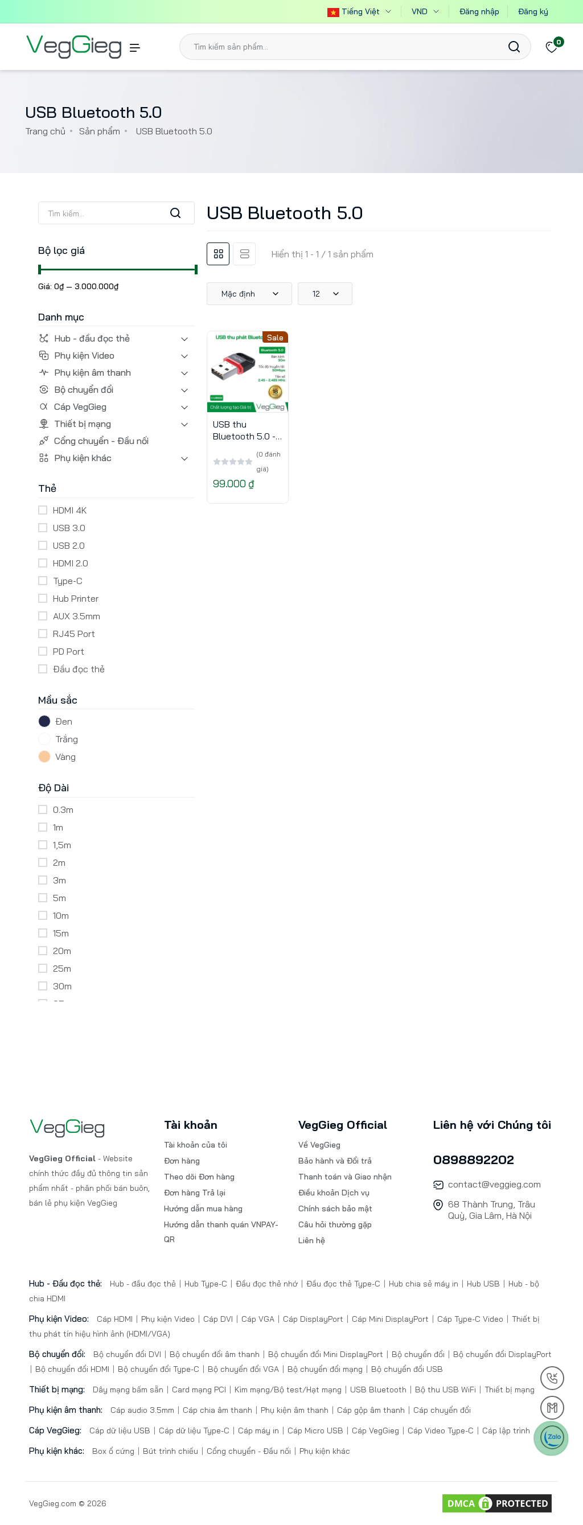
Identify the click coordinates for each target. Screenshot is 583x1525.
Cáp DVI (218, 1319)
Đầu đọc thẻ (79, 669)
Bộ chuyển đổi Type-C (159, 1369)
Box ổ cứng (114, 1451)
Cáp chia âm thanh (217, 1410)
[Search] (514, 46)
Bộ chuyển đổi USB (406, 1369)
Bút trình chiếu (170, 1451)
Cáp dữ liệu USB (121, 1430)
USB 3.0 (69, 527)
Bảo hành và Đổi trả (335, 1161)
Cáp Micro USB (315, 1430)
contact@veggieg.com (494, 1184)
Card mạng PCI (199, 1389)
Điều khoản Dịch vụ (333, 1192)
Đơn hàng (182, 1161)
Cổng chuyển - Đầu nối (101, 440)
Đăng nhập (479, 11)
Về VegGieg (319, 1145)
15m (61, 933)
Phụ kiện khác (83, 457)
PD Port (68, 651)
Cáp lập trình (505, 1430)
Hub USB (483, 1284)
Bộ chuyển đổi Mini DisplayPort (325, 1354)
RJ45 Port (74, 633)
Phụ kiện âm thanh (92, 372)
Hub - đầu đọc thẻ (92, 338)
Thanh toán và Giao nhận (345, 1177)
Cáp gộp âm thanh (371, 1410)
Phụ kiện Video (84, 355)
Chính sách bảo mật (335, 1208)
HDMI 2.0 (70, 563)
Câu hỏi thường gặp (335, 1224)
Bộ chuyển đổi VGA (243, 1369)
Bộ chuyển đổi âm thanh (214, 1354)
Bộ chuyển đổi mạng (325, 1369)
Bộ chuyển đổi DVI (128, 1354)
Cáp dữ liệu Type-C (194, 1430)
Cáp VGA (258, 1319)
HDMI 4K (70, 510)
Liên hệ (311, 1240)
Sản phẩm (99, 131)
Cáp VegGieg (80, 406)
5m (59, 897)
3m (59, 880)
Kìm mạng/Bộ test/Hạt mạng (288, 1389)
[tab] (218, 253)
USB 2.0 (69, 545)
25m (62, 968)
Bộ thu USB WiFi (445, 1389)
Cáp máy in (258, 1430)
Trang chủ (45, 131)
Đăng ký (533, 11)
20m (62, 950)
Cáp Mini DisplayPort (390, 1319)
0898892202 (473, 1160)
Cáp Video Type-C (440, 1430)
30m (62, 986)
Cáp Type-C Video (470, 1319)
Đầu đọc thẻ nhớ (266, 1284)
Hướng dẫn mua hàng (203, 1208)
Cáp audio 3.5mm (143, 1410)
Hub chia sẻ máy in (424, 1284)
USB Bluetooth (378, 1389)
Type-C (68, 580)
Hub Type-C (205, 1284)
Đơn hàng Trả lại (194, 1192)
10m (61, 915)
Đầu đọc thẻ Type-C (343, 1284)
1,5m (62, 844)
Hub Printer (75, 598)
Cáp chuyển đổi (441, 1410)
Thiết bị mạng (82, 423)
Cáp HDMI (116, 1319)
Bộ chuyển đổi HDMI (72, 1369)
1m (58, 827)
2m (59, 862)
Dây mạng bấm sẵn (129, 1389)
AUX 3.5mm (76, 616)
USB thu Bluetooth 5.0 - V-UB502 (244, 436)
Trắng (66, 739)
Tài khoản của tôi (195, 1145)
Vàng (65, 756)
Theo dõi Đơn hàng (199, 1177)
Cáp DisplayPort (313, 1319)
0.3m (63, 809)
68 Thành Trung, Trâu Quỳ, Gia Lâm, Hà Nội (491, 1209)
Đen (63, 721)
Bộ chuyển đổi (83, 389)
